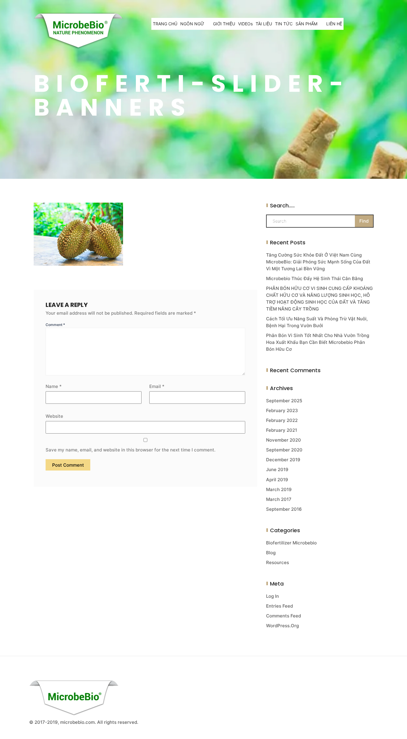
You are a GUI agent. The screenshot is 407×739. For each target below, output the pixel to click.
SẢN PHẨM (306, 23)
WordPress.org (282, 625)
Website (54, 416)
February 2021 (281, 430)
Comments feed (283, 616)
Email (156, 386)
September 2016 (284, 509)
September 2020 (284, 450)
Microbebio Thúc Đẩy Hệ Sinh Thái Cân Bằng (314, 278)
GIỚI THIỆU (224, 23)
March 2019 (279, 489)
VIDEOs (245, 23)
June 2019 (277, 469)
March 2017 (278, 499)
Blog (271, 552)
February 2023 (282, 410)
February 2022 (282, 420)
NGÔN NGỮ (192, 23)
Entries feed (279, 606)
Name (54, 386)
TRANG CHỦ (165, 23)
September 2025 (284, 400)
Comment (55, 324)
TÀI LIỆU (264, 23)
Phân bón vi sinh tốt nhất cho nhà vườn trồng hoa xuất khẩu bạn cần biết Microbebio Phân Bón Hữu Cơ (317, 342)
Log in (272, 596)
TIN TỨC (284, 23)
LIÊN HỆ (334, 23)
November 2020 (283, 440)
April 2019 (277, 479)
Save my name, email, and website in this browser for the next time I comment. (130, 450)
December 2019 (283, 459)
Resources (277, 562)
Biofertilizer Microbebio (291, 543)
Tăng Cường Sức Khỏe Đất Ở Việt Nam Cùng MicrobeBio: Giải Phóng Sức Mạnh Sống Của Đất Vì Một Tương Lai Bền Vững (318, 261)
